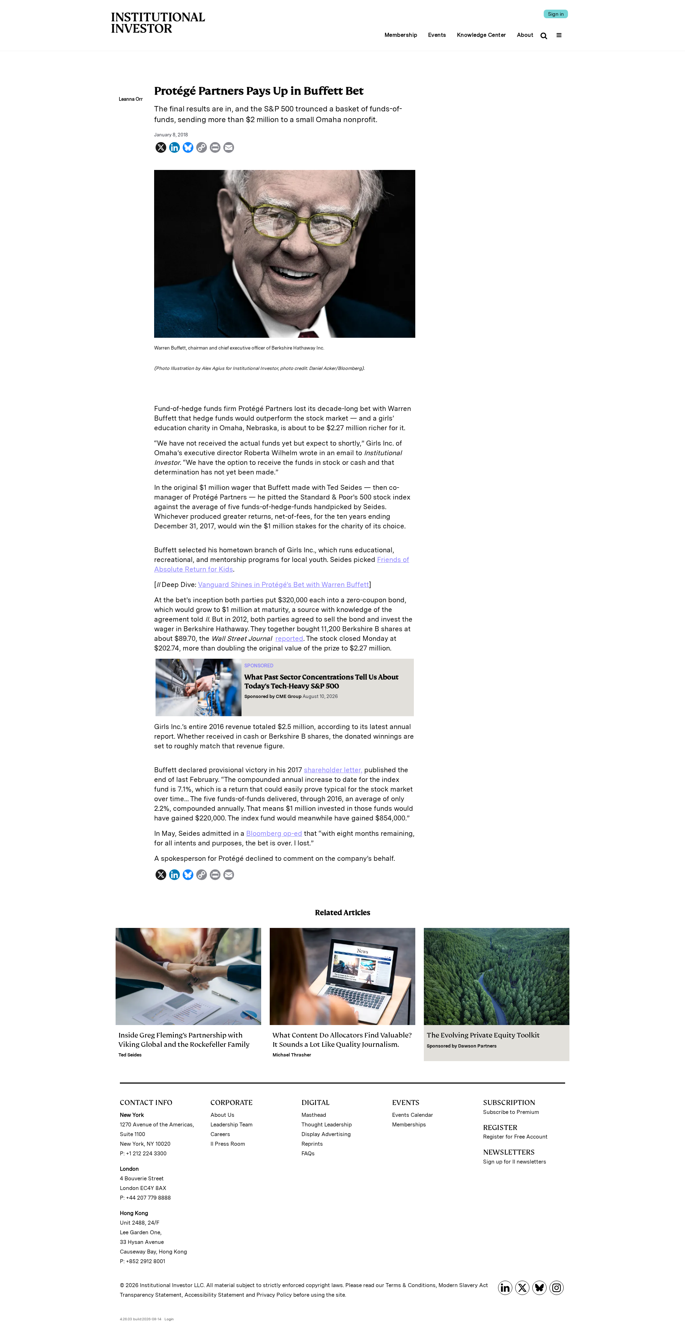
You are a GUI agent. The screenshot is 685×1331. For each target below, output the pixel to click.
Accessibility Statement (214, 1295)
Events (437, 35)
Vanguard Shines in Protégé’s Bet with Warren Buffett (283, 585)
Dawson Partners (477, 1046)
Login (169, 1319)
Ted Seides (130, 1055)
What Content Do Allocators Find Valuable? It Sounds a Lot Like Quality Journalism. (342, 1040)
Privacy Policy (274, 1295)
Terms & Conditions (411, 1285)
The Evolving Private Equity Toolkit (483, 1035)
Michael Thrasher (292, 1055)
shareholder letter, (333, 770)
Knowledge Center (481, 35)
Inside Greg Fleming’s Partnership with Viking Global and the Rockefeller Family (183, 1040)
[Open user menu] (560, 32)
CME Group (288, 696)
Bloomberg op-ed (274, 833)
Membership (401, 35)
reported (289, 638)
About (525, 35)
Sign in (556, 14)
